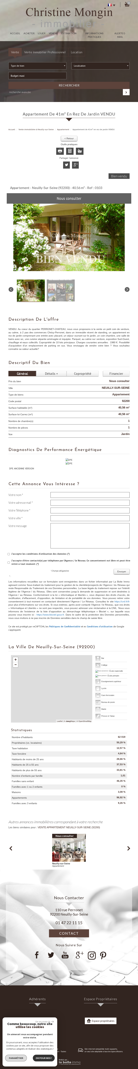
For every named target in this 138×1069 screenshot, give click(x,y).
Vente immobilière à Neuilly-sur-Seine (36, 129)
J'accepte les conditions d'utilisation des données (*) (40, 553)
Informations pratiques (94, 35)
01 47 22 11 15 (69, 922)
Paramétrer (16, 1058)
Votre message (17, 526)
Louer (41, 33)
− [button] (15, 665)
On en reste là (42, 1021)
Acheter (29, 33)
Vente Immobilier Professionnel (45, 52)
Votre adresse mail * (20, 502)
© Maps (69, 721)
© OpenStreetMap (84, 721)
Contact (69, 933)
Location (76, 52)
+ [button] (15, 659)
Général (22, 373)
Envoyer (121, 571)
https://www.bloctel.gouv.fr (50, 614)
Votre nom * (15, 495)
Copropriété (82, 373)
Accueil (15, 33)
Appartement (63, 129)
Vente (15, 52)
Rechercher (69, 85)
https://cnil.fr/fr (122, 601)
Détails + (51, 373)
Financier (116, 373)
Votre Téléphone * (19, 510)
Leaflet (59, 721)
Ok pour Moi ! (44, 1058)
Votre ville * (15, 518)
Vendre (53, 33)
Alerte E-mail (120, 35)
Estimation (68, 33)
